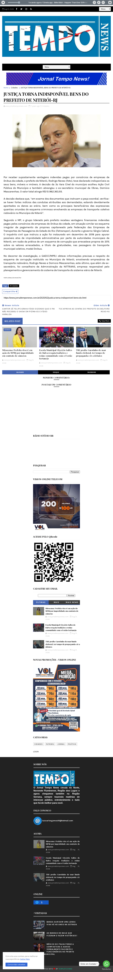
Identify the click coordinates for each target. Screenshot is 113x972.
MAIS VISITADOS (56, 603)
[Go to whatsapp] (106, 963)
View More (105, 321)
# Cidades (14, 286)
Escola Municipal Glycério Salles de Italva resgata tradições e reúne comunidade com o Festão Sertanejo (55, 354)
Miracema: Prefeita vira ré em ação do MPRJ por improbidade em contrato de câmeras (18, 353)
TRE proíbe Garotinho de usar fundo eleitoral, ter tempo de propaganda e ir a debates (91, 353)
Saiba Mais (25, 959)
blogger (20, 372)
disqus (56, 372)
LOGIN (36, 751)
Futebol (50, 744)
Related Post (12, 321)
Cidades (14, 88)
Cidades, (45, 106)
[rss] (31, 9)
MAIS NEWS (72, 602)
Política (72, 744)
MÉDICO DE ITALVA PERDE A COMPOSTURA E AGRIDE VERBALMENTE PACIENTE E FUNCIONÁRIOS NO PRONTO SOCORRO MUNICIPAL (53, 949)
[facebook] (16, 9)
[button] (16, 964)
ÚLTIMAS (41, 602)
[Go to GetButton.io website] (106, 969)
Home (6, 88)
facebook (92, 372)
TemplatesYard (65, 969)
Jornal (61, 744)
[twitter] (21, 9)
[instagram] (26, 9)
